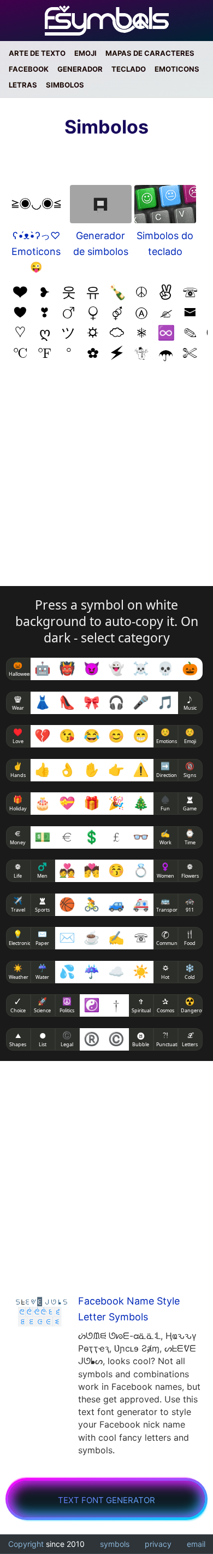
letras (23, 85)
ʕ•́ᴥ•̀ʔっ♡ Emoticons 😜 (36, 251)
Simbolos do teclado (165, 243)
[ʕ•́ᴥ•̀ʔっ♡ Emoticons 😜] (36, 206)
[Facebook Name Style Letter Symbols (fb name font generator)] (42, 1313)
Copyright (26, 1544)
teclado (128, 69)
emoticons (177, 69)
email (196, 1544)
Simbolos (65, 85)
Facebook (29, 69)
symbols (114, 1544)
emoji (85, 53)
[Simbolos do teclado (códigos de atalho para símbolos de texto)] (165, 206)
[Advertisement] (106, 479)
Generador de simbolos (100, 243)
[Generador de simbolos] (101, 206)
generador (80, 69)
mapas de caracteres (149, 53)
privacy (158, 1544)
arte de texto (37, 53)
